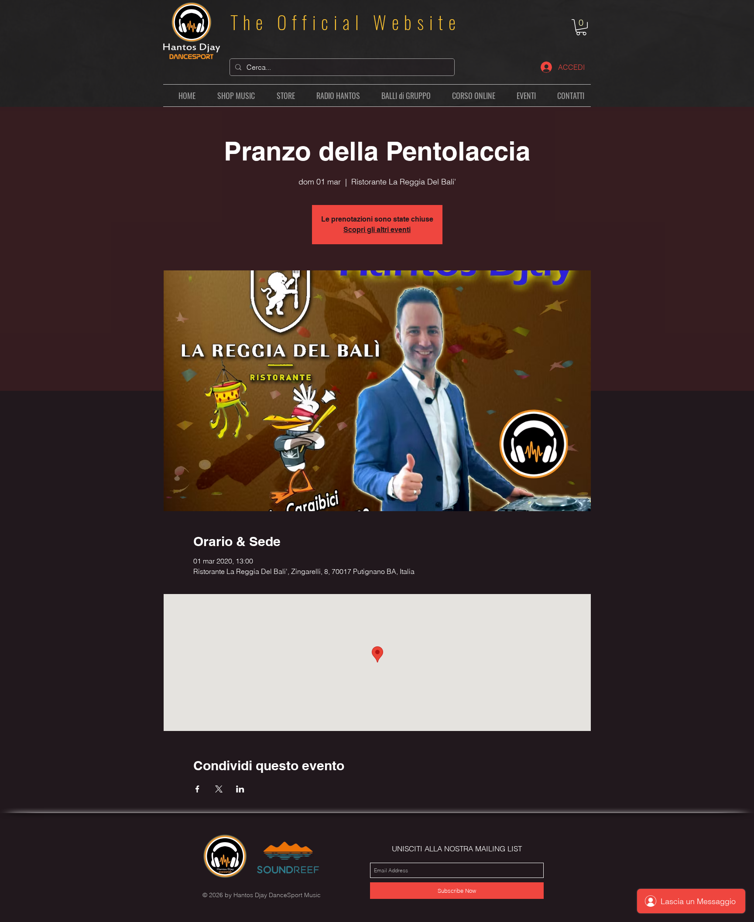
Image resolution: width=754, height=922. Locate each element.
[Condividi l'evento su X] (219, 788)
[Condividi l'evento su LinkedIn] (240, 788)
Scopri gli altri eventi (377, 229)
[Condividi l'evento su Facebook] (197, 788)
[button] (581, 27)
